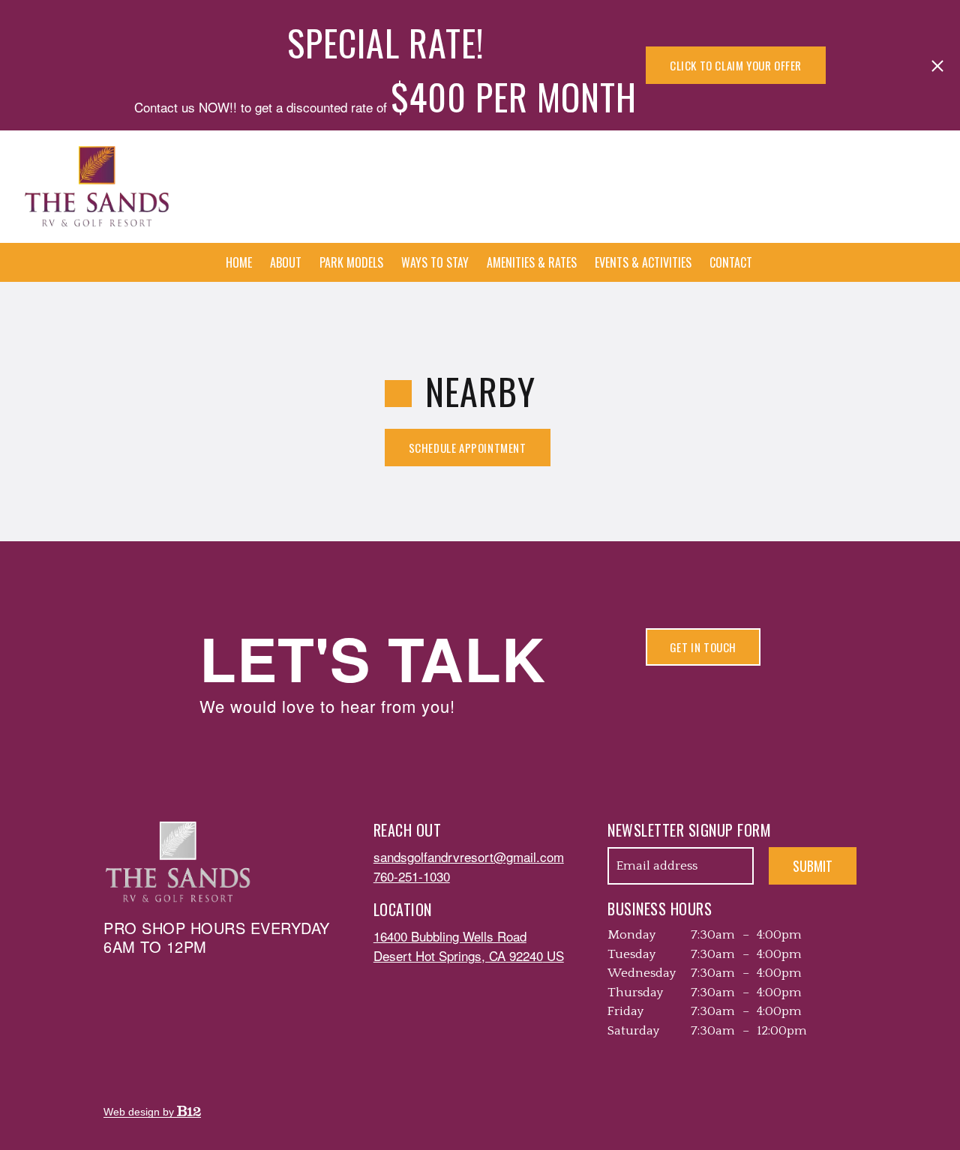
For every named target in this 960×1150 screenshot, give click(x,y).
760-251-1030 (412, 876)
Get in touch (703, 647)
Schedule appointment (467, 447)
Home (239, 262)
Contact (731, 262)
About (286, 262)
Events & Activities (643, 262)
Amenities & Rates (532, 262)
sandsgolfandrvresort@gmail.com (469, 856)
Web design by (140, 1112)
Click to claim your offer (736, 65)
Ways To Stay (435, 262)
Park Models (351, 262)
